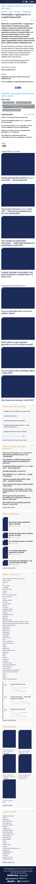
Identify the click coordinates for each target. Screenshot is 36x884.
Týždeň (28, 114)
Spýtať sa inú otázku (20, 440)
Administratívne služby (8, 816)
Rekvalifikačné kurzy (7, 852)
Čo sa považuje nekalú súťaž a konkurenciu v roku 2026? (18, 551)
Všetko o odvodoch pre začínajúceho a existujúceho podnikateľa (9, 776)
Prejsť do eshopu (7, 805)
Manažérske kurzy (7, 837)
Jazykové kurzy (6, 828)
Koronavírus (5, 607)
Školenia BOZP (6, 853)
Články (10, 11)
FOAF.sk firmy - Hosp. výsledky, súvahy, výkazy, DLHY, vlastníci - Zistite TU (17, 94)
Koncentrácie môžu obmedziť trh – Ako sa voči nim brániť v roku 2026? (20, 561)
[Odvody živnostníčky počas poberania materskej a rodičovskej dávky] (25, 763)
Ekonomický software (8, 825)
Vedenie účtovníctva (7, 857)
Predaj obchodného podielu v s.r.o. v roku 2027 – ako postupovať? (17, 179)
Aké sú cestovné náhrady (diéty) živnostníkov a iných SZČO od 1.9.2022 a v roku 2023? (18, 106)
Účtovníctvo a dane (7, 663)
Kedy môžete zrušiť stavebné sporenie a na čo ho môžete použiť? (17, 343)
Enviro (4, 598)
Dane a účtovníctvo (7, 589)
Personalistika (6, 634)
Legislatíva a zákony (7, 609)
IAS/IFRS (5, 605)
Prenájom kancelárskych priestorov (11, 848)
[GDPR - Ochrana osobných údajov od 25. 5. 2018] (25, 739)
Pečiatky (5, 843)
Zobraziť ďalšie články (9, 507)
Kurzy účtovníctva (7, 835)
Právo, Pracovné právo (8, 643)
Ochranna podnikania (15, 526)
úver (4, 146)
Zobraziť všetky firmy (8, 862)
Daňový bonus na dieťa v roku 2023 (11, 110)
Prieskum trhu (6, 850)
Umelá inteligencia (7, 666)
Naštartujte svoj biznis (8, 102)
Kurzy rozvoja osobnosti (8, 834)
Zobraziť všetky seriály (9, 568)
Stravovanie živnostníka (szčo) (8, 801)
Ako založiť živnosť (8, 70)
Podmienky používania (27, 871)
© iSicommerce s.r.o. (12, 868)
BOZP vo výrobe (6, 580)
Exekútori (5, 826)
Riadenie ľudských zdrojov (9, 650)
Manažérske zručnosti (8, 614)
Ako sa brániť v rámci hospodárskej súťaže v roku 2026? (19, 523)
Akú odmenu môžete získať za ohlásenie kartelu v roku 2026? (21, 534)
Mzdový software (7, 839)
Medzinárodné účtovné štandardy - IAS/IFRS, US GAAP (16, 621)
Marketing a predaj (7, 620)
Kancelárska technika (8, 830)
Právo (4, 639)
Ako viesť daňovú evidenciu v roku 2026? (21, 541)
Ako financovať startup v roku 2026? (17, 400)
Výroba (4, 673)
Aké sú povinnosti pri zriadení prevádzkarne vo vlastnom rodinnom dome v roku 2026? (16, 497)
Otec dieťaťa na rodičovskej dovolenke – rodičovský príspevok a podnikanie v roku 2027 (18, 243)
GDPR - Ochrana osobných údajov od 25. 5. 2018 (24, 751)
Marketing (5, 618)
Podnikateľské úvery (26, 11)
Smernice (5, 657)
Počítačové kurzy (7, 844)
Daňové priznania (14, 543)
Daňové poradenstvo (8, 821)
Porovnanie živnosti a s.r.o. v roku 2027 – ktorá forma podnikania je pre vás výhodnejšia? (16, 211)
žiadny (4, 675)
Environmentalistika (7, 600)
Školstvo (5, 654)
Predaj (4, 645)
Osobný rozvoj (6, 630)
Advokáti (5, 817)
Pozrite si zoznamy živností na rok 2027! (14, 117)
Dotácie (4, 593)
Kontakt (11, 873)
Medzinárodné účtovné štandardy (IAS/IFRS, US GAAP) (16, 623)
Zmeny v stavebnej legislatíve (10, 679)
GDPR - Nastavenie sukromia (20, 873)
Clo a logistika (6, 585)
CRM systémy (6, 819)
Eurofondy (5, 602)
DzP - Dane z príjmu (7, 596)
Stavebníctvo (6, 659)
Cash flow (5, 582)
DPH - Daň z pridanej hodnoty (10, 594)
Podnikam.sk (4, 11)
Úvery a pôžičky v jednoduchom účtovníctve (17, 82)
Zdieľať (18, 87)
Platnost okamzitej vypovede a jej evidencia (14, 420)
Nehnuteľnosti (6, 628)
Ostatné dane (6, 632)
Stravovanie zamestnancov (10, 416)
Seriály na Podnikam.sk (10, 514)
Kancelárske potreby (7, 832)
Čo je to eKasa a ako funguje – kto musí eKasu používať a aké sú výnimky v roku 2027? (18, 490)
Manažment (5, 616)
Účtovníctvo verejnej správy (9, 664)
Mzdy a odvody (6, 627)
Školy (4, 655)
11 (19, 436)
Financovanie (17, 11)
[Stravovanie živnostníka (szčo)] (9, 788)
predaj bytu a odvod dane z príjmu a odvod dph (15, 431)
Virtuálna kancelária (7, 859)
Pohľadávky (5, 636)
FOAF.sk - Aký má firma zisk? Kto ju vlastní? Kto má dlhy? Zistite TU (17, 7)
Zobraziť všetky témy (9, 440)
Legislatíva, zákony (7, 611)
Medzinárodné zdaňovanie (9, 625)
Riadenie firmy (6, 648)
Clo (3, 584)
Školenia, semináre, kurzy (11, 574)
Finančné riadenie (7, 603)
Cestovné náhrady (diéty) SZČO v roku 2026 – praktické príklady (16, 480)
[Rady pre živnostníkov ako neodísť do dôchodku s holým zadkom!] (9, 739)
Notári (4, 841)
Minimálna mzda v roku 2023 (23, 102)
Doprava (5, 591)
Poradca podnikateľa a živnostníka (14, 406)
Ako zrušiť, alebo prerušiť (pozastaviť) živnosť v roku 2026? (16, 503)
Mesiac (33, 114)
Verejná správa (6, 668)
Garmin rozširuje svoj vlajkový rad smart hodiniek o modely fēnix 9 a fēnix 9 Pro (17, 274)
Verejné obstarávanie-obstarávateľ (11, 670)
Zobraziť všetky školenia (9, 720)
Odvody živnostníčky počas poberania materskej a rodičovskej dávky (24, 776)
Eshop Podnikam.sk (9, 727)
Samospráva (6, 652)
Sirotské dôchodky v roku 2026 (14, 471)
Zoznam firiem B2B (9, 812)
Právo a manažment (7, 641)
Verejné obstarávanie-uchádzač (10, 671)
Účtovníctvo (5, 661)
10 (15, 436)
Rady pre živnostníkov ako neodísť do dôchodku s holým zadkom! (8, 751)
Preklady (5, 846)
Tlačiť (33, 20)
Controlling (5, 587)
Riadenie (5, 646)
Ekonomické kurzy (7, 823)
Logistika (5, 612)
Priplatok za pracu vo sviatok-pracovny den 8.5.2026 (17, 411)
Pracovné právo (6, 637)
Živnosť (4, 677)
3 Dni (25, 114)
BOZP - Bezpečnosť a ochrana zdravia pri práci (14, 578)
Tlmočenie (5, 855)
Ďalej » (23, 436)
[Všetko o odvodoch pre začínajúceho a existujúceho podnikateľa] (9, 763)
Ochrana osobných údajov (16, 871)
